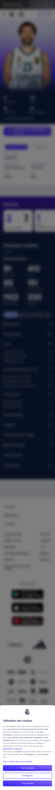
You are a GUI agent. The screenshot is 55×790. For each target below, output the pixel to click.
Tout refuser (27, 783)
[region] (27, 747)
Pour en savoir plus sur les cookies (17, 761)
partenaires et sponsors (12, 749)
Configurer (27, 775)
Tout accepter (27, 768)
